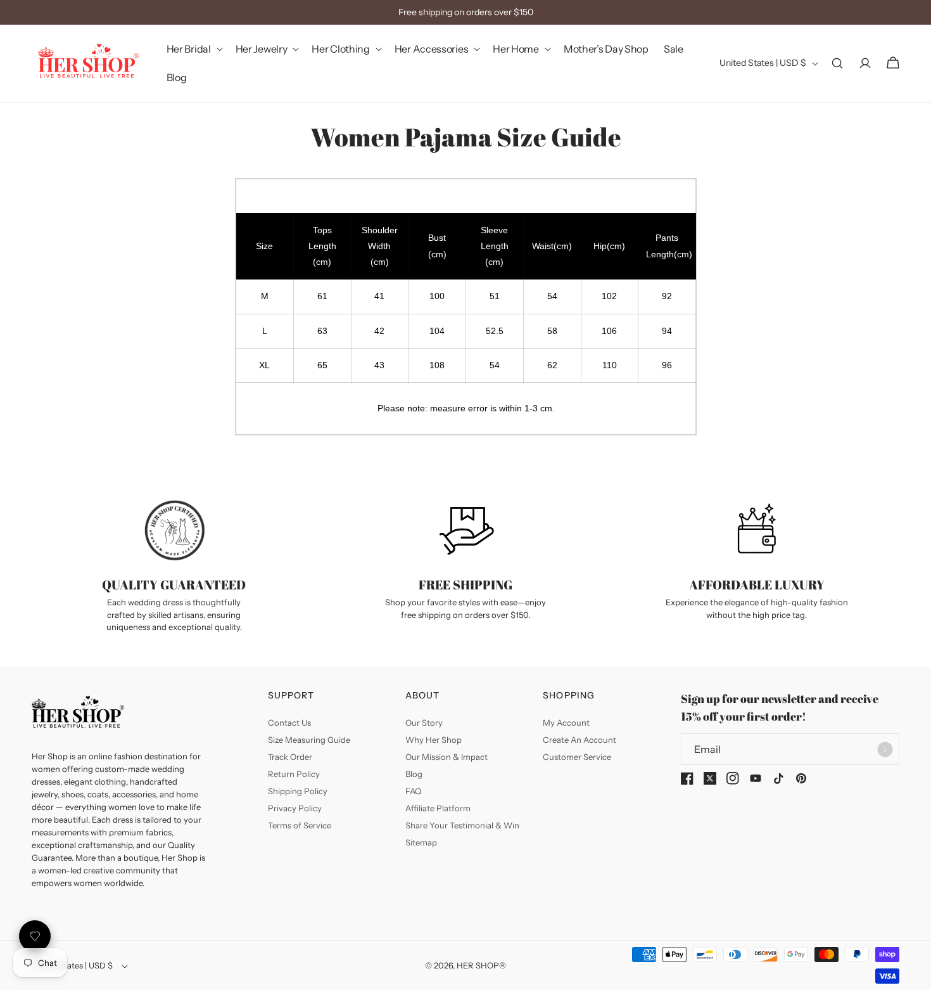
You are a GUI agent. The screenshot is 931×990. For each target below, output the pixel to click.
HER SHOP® (481, 965)
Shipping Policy (297, 791)
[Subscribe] (885, 749)
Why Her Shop (433, 740)
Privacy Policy (295, 808)
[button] (193, 49)
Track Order (290, 757)
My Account (566, 722)
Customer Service (577, 757)
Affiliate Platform (438, 808)
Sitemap (421, 842)
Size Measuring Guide (309, 740)
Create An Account (579, 740)
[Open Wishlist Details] (35, 936)
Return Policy (294, 774)
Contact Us (289, 722)
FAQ (413, 791)
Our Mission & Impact (446, 757)
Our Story (424, 722)
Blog (413, 774)
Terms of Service (299, 825)
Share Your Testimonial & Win (462, 825)
